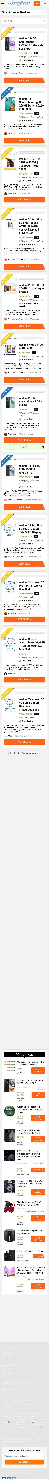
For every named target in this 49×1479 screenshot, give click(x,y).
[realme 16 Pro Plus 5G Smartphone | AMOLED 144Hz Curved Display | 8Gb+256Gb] (10, 219)
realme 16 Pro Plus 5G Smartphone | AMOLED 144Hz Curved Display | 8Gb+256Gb (30, 226)
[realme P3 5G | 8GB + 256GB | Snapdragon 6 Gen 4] (10, 284)
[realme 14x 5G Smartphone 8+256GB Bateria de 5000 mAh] (10, 38)
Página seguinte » (30, 753)
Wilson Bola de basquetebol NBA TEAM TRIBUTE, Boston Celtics (30, 1110)
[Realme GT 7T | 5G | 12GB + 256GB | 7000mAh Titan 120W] (10, 158)
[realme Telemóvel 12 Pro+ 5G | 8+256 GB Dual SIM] (10, 582)
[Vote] (15, 32)
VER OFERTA (24, 199)
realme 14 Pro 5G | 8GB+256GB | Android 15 (30, 469)
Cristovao (11, 674)
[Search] (29, 3)
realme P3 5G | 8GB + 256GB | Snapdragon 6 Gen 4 (31, 289)
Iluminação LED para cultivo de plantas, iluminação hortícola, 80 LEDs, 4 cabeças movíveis (31, 1270)
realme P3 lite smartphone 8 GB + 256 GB (30, 402)
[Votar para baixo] (10, 32)
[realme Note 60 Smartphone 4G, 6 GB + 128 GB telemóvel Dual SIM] (10, 638)
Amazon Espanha (27, 597)
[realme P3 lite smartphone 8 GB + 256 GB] (10, 397)
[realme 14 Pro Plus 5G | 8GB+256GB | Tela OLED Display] (10, 525)
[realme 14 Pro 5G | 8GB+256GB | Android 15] (10, 465)
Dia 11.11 (6, 1359)
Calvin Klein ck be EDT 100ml (30, 1251)
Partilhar (37, 3)
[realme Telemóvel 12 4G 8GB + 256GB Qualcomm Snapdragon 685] (10, 699)
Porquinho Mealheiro (15, 73)
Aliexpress (24, 57)
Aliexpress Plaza (37, 57)
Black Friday (7, 1354)
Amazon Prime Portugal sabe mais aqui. (19, 1365)
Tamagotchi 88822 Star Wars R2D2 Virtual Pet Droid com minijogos (30, 1184)
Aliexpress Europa (21, 1099)
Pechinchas (12, 133)
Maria (10, 736)
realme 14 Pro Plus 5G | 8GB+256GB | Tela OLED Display (30, 529)
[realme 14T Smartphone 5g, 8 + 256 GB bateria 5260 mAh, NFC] (10, 98)
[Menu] (3, 3)
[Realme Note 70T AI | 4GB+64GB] (10, 344)
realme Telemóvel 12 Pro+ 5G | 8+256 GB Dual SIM (31, 586)
